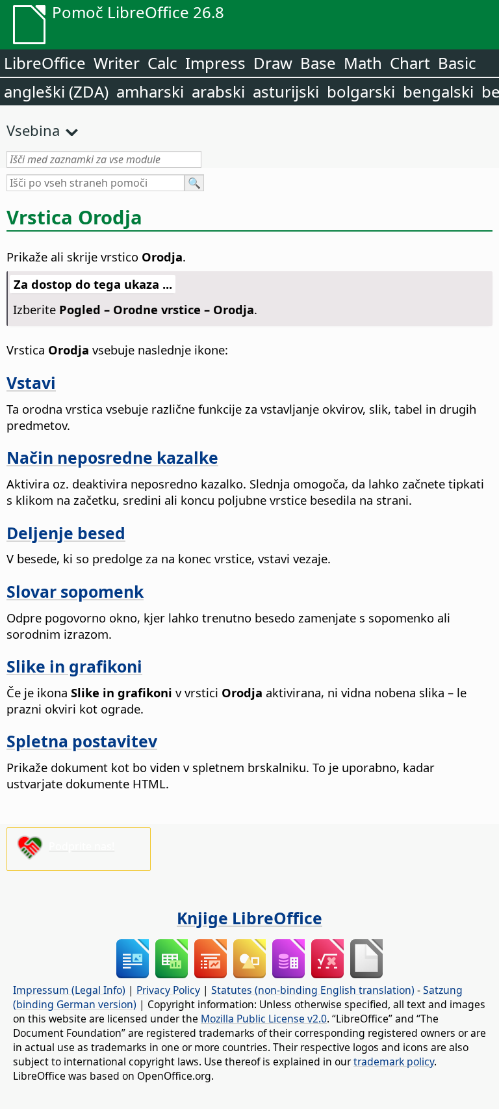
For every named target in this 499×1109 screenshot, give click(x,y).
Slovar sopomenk (75, 591)
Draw (272, 62)
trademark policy (393, 1061)
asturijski (286, 91)
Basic (457, 62)
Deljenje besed (65, 533)
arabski (218, 91)
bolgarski (361, 91)
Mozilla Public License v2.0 (264, 1018)
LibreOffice (45, 62)
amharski (150, 91)
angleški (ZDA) (56, 91)
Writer (117, 62)
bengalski (438, 91)
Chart (410, 62)
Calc (162, 62)
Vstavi (31, 382)
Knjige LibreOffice (249, 918)
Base (318, 62)
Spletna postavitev (81, 741)
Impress (215, 62)
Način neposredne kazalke (112, 457)
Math (363, 62)
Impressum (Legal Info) (69, 990)
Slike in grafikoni (74, 666)
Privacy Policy (168, 990)
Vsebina (33, 130)
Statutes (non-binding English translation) (313, 990)
